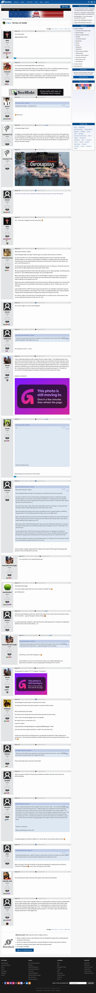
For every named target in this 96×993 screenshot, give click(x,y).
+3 (7, 375)
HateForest (7, 339)
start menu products (78, 129)
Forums (59, 979)
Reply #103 (17, 97)
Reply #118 (17, 668)
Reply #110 (17, 329)
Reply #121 (17, 771)
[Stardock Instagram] (87, 85)
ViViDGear (7, 709)
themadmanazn (7, 258)
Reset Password (87, 971)
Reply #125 (17, 898)
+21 (9, 575)
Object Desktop (4, 963)
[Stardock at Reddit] (78, 88)
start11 (83, 140)
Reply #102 (17, 62)
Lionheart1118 (7, 134)
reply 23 (27, 425)
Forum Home (7, 9)
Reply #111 (17, 356)
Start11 (2, 967)
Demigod (9, 19)
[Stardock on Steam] (90, 85)
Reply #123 (17, 844)
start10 (89, 135)
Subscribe (90, 983)
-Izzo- (7, 854)
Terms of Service (46, 990)
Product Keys (87, 969)
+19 (7, 917)
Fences (2, 969)
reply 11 (27, 804)
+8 (7, 348)
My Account (87, 965)
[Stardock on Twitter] (76, 85)
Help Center (87, 963)
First (53, 28)
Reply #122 (17, 798)
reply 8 (32, 335)
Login (18, 9)
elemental (84, 144)
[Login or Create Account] (88, 2)
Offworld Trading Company (34, 975)
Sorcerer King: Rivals (32, 979)
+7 (7, 209)
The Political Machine (33, 973)
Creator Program (61, 975)
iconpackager (77, 140)
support (75, 148)
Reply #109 (17, 302)
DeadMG (7, 780)
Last (69, 28)
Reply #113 (17, 481)
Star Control (31, 971)
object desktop (77, 144)
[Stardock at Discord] (81, 88)
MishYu (7, 106)
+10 (7, 267)
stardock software (88, 129)
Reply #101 (17, 31)
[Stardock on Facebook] (79, 85)
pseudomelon (7, 592)
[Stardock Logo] (6, 2)
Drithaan (7, 490)
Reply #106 (17, 190)
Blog (41, 2)
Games (22, 2)
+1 (7, 81)
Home (3, 19)
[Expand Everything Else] (73, 66)
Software (16, 2)
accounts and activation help (80, 135)
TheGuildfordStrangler (9, 565)
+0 (7, 144)
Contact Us (59, 977)
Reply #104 (17, 125)
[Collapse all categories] (93, 28)
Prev (56, 28)
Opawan (7, 620)
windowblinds (81, 127)
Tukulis (7, 365)
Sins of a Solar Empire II (33, 969)
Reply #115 (17, 583)
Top (69, 31)
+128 (7, 50)
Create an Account (88, 967)
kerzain (7, 200)
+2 (7, 718)
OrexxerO (7, 72)
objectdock (76, 131)
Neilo (7, 40)
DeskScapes (3, 971)
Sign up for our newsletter (60, 983)
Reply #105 (17, 149)
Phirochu (7, 807)
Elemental (30, 965)
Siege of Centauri (32, 977)
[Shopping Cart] (92, 2)
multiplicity (83, 131)
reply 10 (30, 850)
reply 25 (27, 103)
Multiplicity (3, 973)
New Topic (65, 7)
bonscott (7, 908)
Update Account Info (89, 973)
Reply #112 (17, 419)
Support (47, 2)
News (36, 2)
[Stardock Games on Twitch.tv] (85, 85)
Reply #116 (17, 611)
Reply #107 (17, 217)
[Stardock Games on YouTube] (82, 85)
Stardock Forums (41, 190)
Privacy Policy (39, 990)
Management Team (61, 967)
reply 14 (29, 750)
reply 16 (32, 641)
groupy (88, 131)
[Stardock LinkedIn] (86, 88)
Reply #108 (17, 248)
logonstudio (76, 146)
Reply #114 (22, 556)
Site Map (58, 990)
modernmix (88, 146)
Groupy (3, 975)
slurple (7, 428)
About (58, 963)
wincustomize (83, 137)
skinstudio (89, 140)
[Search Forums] (94, 2)
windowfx (87, 142)
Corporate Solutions (5, 965)
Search (13, 9)
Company (60, 960)
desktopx (76, 137)
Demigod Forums (41, 31)
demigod (81, 142)
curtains (82, 146)
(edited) (46, 125)
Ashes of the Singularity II (34, 963)
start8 (75, 133)
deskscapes (81, 133)
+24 (7, 116)
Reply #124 (17, 871)
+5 (7, 438)
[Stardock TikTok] (83, 88)
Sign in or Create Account (24, 950)
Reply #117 (22, 635)
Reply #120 (17, 744)
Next (66, 28)
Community (29, 2)
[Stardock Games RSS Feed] (89, 88)
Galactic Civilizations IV (33, 967)
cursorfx (76, 142)
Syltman (7, 754)
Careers (59, 969)
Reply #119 (17, 699)
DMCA (53, 990)
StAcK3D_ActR (7, 881)
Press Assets (60, 973)
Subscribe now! (83, 77)
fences (75, 127)
